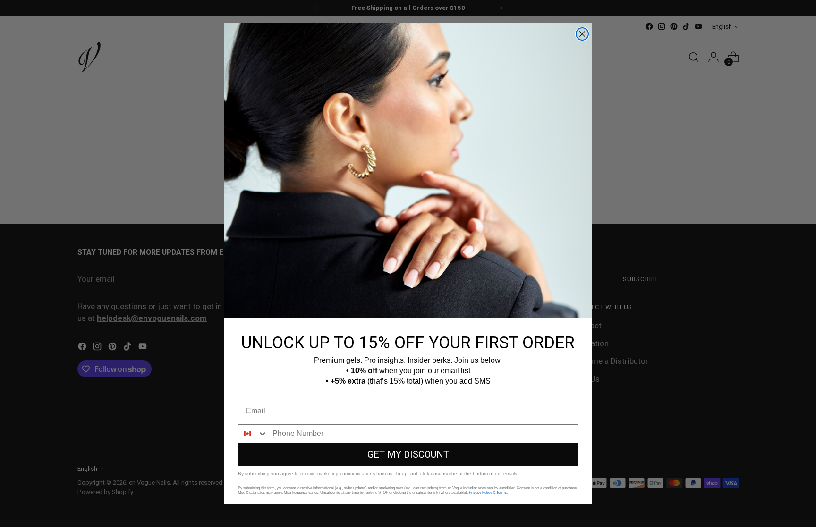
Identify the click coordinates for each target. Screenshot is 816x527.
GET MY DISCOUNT (408, 454)
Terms (501, 492)
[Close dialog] (582, 34)
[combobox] (253, 434)
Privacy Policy (480, 492)
